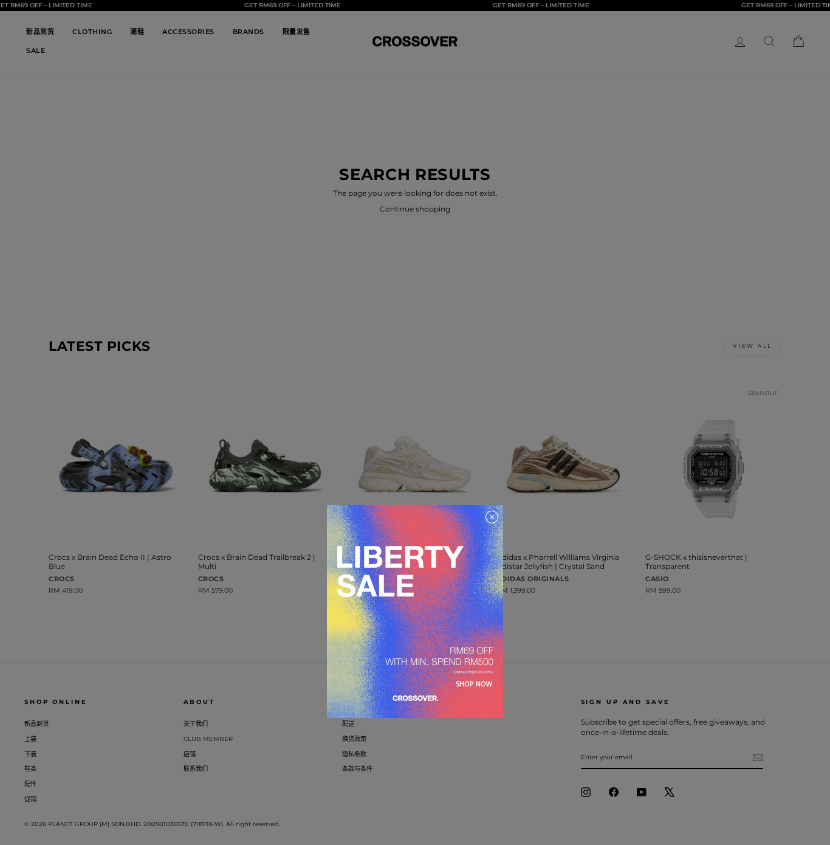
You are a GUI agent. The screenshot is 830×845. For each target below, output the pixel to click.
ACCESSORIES (188, 31)
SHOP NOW (474, 683)
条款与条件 (357, 769)
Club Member (208, 739)
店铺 (189, 754)
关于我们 (195, 724)
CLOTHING (92, 31)
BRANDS (248, 31)
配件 (30, 784)
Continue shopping (415, 208)
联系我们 (195, 769)
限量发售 (296, 31)
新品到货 (40, 31)
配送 (348, 724)
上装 (30, 739)
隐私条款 (354, 754)
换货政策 (354, 739)
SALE (35, 50)
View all (752, 345)
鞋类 (30, 769)
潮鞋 (137, 31)
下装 (30, 754)
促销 (30, 799)
